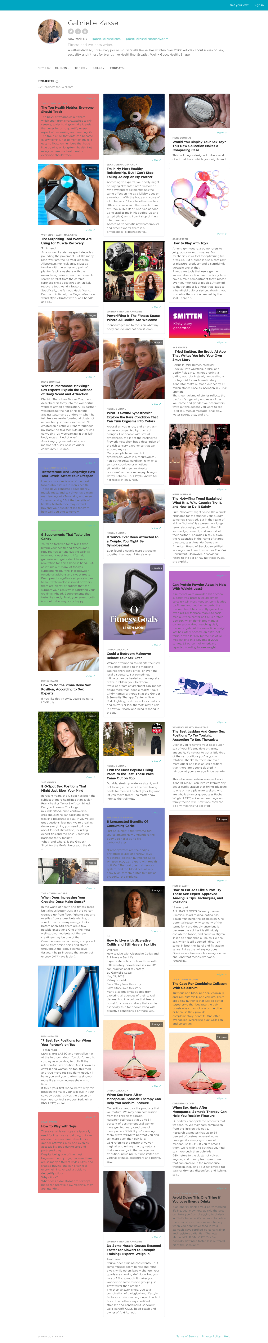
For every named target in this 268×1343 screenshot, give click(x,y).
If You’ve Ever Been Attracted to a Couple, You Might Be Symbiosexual (132, 541)
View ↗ (90, 98)
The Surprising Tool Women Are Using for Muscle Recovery (66, 241)
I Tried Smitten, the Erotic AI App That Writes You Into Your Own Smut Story (199, 356)
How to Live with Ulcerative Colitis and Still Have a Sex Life (131, 943)
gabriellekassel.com (106, 38)
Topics (80, 68)
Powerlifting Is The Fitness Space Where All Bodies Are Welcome (133, 318)
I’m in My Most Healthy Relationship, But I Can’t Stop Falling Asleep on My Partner (130, 173)
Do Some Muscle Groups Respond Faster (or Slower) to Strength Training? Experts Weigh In (134, 1250)
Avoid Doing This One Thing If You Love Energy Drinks (196, 1200)
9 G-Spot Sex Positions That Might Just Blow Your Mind (63, 788)
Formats (117, 68)
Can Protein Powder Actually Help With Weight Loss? (199, 587)
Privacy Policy (211, 1336)
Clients (61, 68)
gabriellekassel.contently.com (146, 38)
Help (227, 1336)
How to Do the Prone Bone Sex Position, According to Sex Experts (66, 689)
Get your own (240, 5)
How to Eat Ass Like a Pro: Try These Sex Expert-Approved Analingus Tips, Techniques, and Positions (198, 896)
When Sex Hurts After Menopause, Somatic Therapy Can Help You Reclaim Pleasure (134, 1099)
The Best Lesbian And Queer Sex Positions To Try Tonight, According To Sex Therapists (199, 736)
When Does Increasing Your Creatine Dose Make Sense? (63, 900)
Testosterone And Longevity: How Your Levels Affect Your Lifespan (68, 474)
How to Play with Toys (59, 1126)
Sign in (259, 5)
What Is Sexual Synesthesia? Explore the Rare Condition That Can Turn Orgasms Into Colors (132, 417)
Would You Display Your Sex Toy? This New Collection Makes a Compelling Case (199, 146)
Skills (97, 68)
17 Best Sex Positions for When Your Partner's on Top (66, 1043)
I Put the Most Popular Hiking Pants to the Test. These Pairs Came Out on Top (130, 774)
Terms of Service (187, 1336)
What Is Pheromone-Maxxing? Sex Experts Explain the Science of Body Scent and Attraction (66, 390)
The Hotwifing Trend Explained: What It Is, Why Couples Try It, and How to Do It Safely (197, 503)
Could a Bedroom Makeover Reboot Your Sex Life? (129, 656)
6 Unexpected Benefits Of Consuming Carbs (127, 824)
